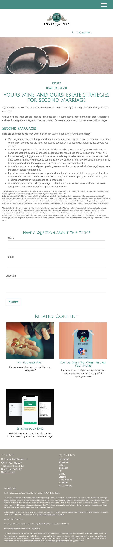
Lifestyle (62, 476)
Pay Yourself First (30, 362)
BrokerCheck (54, 493)
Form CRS (12, 488)
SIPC (67, 523)
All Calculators (65, 485)
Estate (62, 464)
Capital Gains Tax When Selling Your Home (83, 364)
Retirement (64, 458)
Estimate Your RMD (30, 428)
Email (11, 256)
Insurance (63, 467)
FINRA (62, 523)
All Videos (63, 482)
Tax (60, 470)
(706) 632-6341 (84, 32)
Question (11, 275)
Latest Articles (65, 479)
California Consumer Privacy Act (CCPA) (77, 512)
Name (11, 238)
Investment (64, 461)
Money (62, 473)
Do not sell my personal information (51, 514)
